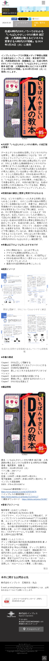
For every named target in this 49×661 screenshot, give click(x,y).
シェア (14, 18)
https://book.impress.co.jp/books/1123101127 (19, 497)
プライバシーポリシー (24, 647)
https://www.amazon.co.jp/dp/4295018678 (18, 492)
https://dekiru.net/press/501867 (34, 499)
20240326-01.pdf (18, 601)
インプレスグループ (24, 649)
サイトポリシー (24, 644)
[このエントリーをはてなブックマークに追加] (30, 19)
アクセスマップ (33, 629)
